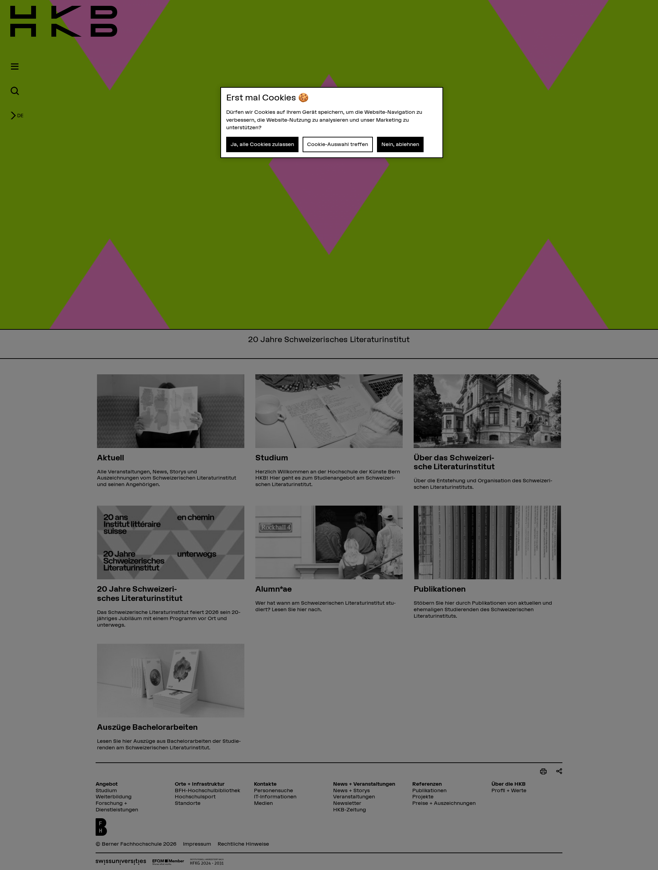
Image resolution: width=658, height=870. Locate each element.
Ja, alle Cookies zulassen (262, 144)
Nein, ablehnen (400, 144)
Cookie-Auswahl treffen (337, 144)
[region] (331, 122)
